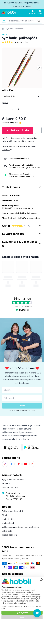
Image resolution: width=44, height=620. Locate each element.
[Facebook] (12, 464)
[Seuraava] (39, 67)
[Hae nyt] (38, 20)
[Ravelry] (32, 464)
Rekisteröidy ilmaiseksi (12, 511)
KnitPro (5, 34)
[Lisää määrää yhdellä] (18, 109)
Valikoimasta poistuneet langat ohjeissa (20, 527)
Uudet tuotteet (9, 519)
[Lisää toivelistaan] (38, 130)
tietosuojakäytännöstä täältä (25, 411)
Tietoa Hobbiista (9, 535)
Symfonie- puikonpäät (14, 29)
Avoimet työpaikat (10, 487)
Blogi (4, 515)
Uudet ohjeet (8, 523)
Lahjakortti (7, 531)
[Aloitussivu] (3, 29)
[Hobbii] (8, 12)
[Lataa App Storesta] (12, 447)
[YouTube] (25, 464)
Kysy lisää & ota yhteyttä (13, 479)
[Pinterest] (19, 464)
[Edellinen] (4, 67)
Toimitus (6, 483)
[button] (40, 12)
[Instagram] (5, 464)
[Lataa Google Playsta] (32, 447)
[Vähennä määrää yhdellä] (6, 109)
